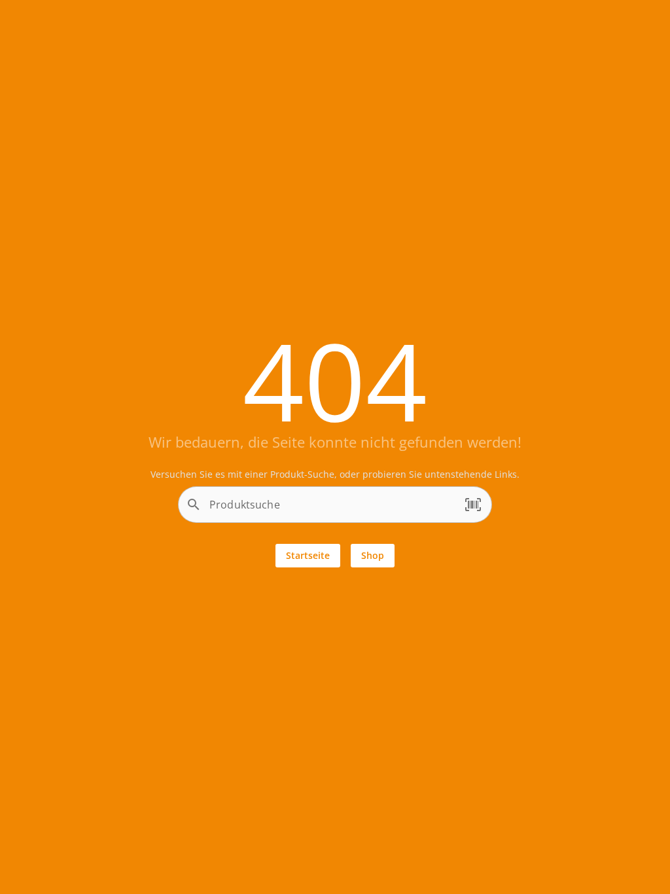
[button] (473, 505)
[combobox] (331, 510)
